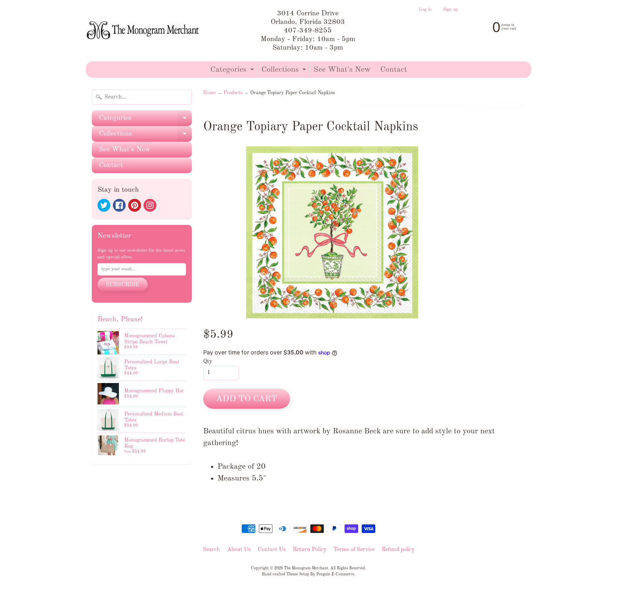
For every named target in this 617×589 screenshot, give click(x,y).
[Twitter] (103, 205)
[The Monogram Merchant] (144, 31)
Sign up (450, 9)
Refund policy (398, 550)
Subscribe (122, 285)
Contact (393, 70)
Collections (284, 71)
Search (211, 550)
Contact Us (272, 550)
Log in (425, 9)
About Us (239, 550)
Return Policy (309, 550)
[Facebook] (119, 205)
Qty (207, 361)
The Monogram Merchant (306, 568)
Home (209, 93)
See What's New (342, 70)
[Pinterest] (134, 205)
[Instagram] (150, 205)
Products (233, 93)
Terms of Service (354, 550)
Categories (233, 71)
